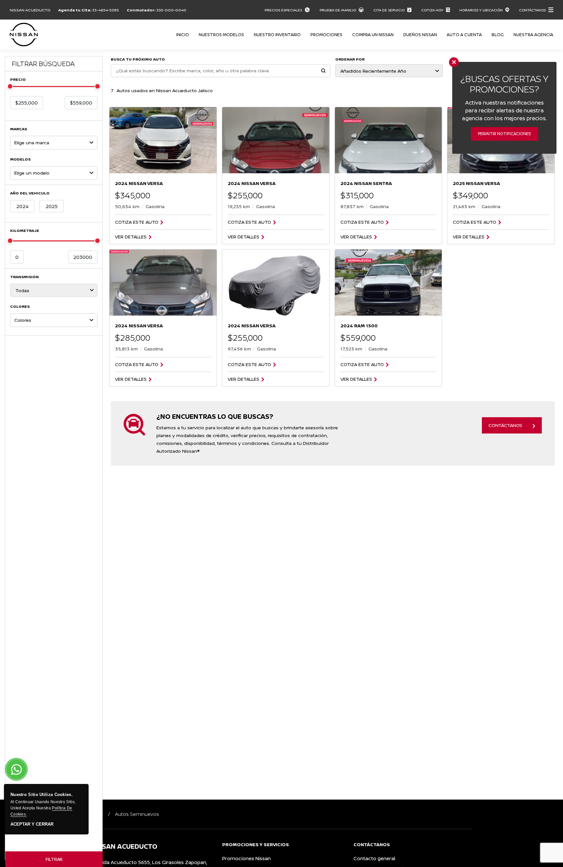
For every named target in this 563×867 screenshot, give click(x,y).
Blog (498, 34)
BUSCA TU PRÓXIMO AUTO (138, 59)
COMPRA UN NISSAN (373, 34)
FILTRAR (54, 859)
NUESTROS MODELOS (221, 34)
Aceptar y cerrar (31, 824)
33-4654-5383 (105, 10)
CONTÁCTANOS (505, 425)
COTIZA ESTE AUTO (136, 222)
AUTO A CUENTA (464, 34)
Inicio (182, 34)
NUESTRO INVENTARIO (277, 34)
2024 (22, 206)
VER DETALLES (131, 237)
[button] (323, 71)
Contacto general (374, 858)
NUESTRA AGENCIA (533, 34)
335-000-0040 (171, 10)
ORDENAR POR (350, 59)
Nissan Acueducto (30, 10)
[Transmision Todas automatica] (53, 290)
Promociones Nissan (246, 858)
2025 (52, 206)
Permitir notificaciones (504, 133)
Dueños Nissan (420, 34)
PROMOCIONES (326, 34)
